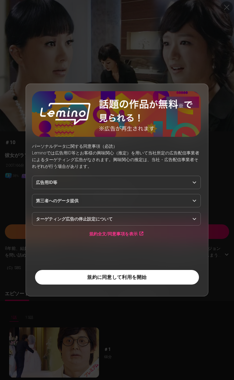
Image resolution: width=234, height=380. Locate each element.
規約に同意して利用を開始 (117, 277)
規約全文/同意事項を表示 (113, 233)
